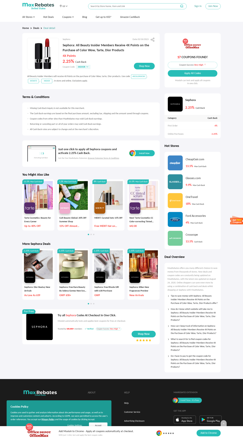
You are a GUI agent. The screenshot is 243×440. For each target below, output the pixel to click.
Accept (98, 425)
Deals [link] (36, 28)
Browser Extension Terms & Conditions (103, 158)
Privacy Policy (48, 419)
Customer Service (132, 412)
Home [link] (25, 28)
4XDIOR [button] (81, 67)
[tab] (192, 298)
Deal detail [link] (49, 28)
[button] (63, 6)
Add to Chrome (209, 433)
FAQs (126, 403)
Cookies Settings (74, 425)
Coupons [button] (67, 17)
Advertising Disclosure (134, 421)
